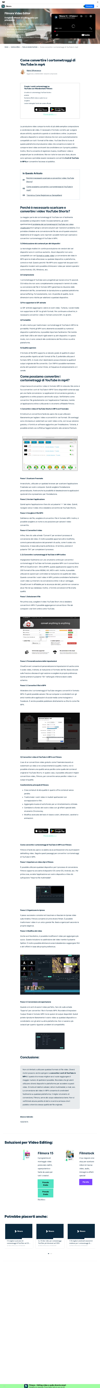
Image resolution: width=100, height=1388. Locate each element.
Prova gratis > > (49, 114)
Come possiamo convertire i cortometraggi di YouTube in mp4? (49, 188)
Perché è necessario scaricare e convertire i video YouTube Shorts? (50, 180)
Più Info (86, 1182)
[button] (48, 1253)
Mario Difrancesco (34, 70)
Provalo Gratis (45, 1183)
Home (6, 47)
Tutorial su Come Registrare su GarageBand (44, 195)
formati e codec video (45, 256)
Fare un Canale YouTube (29, 47)
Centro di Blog (15, 47)
